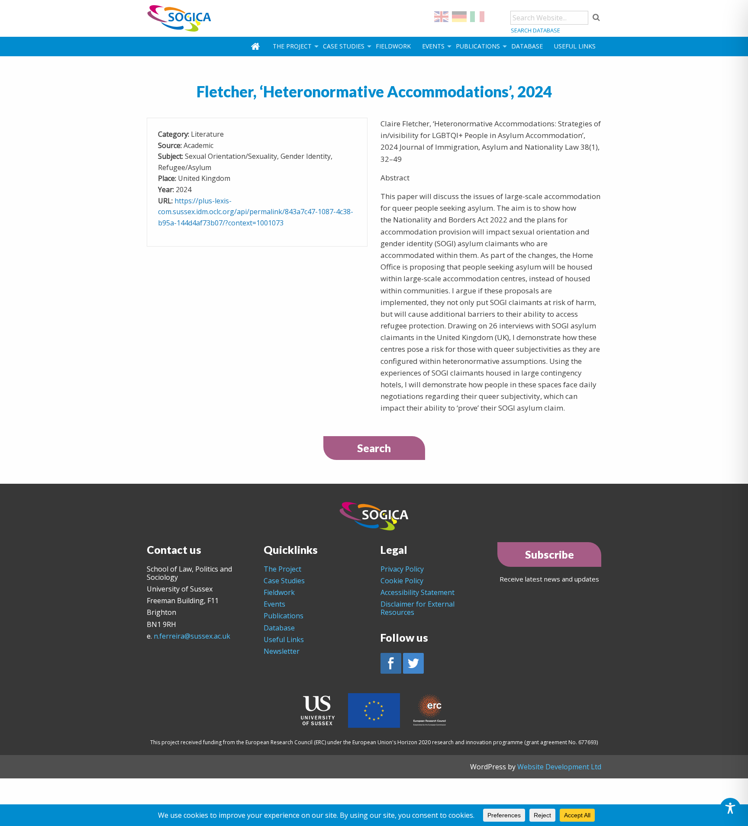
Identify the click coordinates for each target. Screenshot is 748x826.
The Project (292, 46)
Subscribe (549, 554)
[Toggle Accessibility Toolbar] (730, 808)
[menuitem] (256, 46)
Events (433, 46)
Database (527, 46)
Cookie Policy (401, 580)
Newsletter (282, 651)
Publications (478, 46)
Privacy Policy (402, 569)
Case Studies (343, 46)
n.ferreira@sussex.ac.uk (192, 636)
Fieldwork (393, 46)
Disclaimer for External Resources (417, 608)
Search (374, 447)
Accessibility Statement (417, 592)
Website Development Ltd (559, 766)
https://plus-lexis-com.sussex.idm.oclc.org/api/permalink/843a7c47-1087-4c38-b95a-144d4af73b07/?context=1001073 (255, 212)
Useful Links (575, 46)
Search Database (535, 30)
